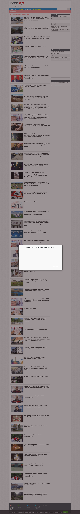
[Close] (61, 245)
